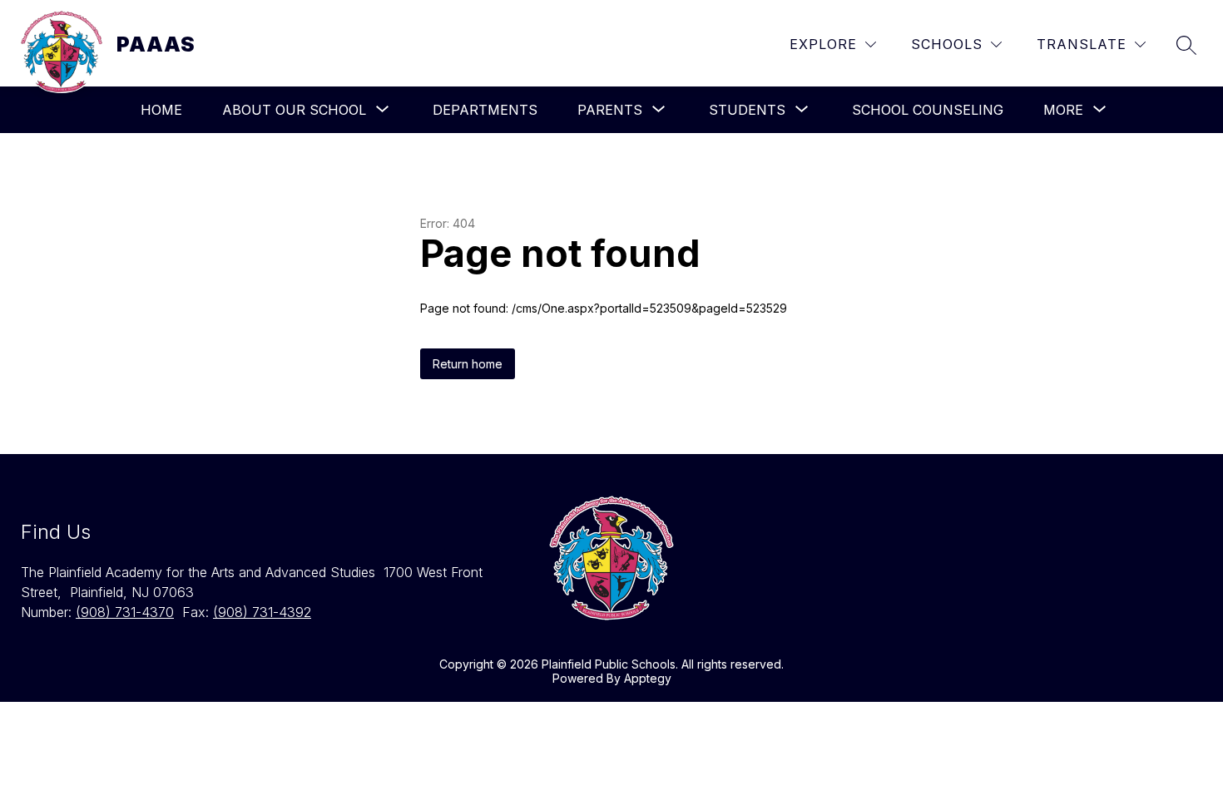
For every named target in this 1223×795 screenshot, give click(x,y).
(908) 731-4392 (262, 612)
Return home (468, 364)
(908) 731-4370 (125, 612)
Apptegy (647, 678)
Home (161, 109)
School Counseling (927, 109)
